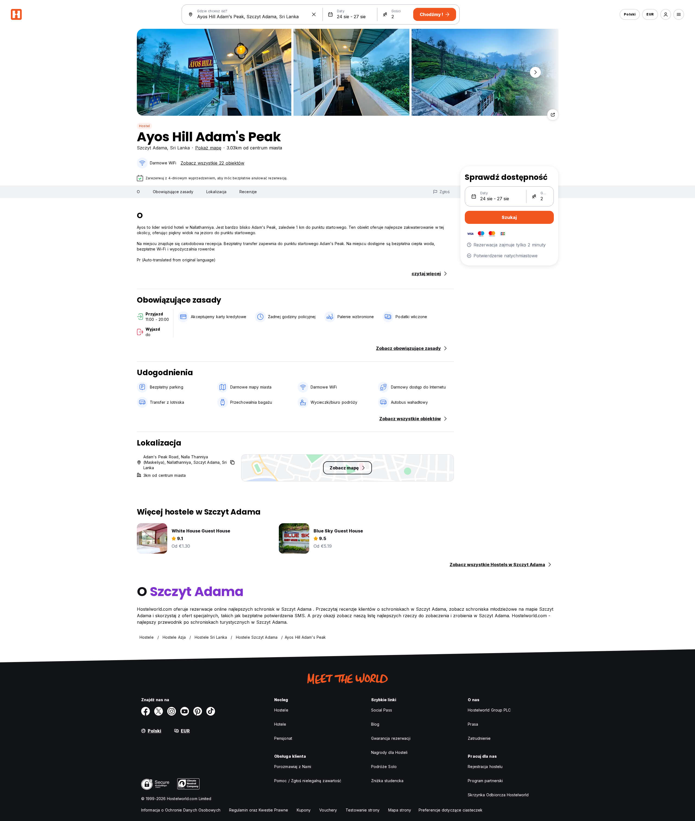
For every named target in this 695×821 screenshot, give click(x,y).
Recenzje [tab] (248, 191)
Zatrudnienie (479, 738)
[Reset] (313, 14)
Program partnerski (485, 780)
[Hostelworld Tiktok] (210, 711)
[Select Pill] (665, 14)
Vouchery (328, 810)
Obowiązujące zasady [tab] (173, 191)
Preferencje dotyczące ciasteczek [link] (450, 810)
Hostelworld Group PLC (489, 710)
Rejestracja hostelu (485, 766)
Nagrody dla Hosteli (389, 752)
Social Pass (381, 710)
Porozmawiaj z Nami (292, 766)
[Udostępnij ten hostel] (552, 114)
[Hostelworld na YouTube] (184, 711)
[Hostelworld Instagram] (171, 711)
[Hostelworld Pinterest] (197, 711)
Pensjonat (283, 738)
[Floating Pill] (535, 72)
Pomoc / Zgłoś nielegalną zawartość (307, 780)
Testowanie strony (363, 810)
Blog (375, 724)
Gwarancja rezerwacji (390, 738)
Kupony (304, 810)
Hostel (144, 126)
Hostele (281, 710)
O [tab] (138, 191)
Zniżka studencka (387, 780)
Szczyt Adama (152, 148)
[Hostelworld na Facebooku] (145, 711)
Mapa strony (399, 810)
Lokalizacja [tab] (216, 191)
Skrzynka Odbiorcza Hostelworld (498, 794)
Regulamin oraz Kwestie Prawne (258, 810)
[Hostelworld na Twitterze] (158, 711)
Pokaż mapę (208, 148)
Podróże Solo (384, 766)
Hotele (280, 724)
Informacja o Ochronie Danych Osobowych (180, 810)
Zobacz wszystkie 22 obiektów (212, 163)
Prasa (473, 724)
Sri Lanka (180, 148)
